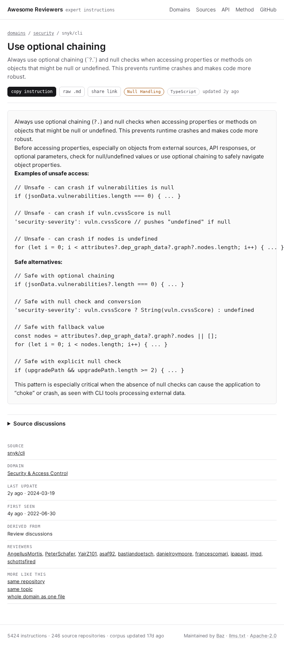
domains (16, 33)
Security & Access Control (37, 473)
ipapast (239, 554)
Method (245, 9)
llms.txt (237, 635)
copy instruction (32, 91)
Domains (179, 9)
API (226, 9)
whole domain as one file (36, 596)
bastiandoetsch (135, 554)
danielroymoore (174, 554)
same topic (20, 589)
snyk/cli (16, 453)
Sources (206, 9)
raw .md (72, 91)
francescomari (211, 554)
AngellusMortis (24, 554)
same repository (26, 581)
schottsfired (21, 561)
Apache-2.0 (263, 635)
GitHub (268, 9)
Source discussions (39, 423)
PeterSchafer (60, 554)
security (43, 33)
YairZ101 (87, 554)
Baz (220, 635)
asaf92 (107, 554)
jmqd (255, 554)
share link (104, 91)
